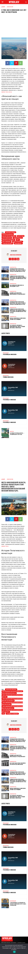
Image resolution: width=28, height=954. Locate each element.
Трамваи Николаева (8, 377)
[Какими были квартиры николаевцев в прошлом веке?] (5, 293)
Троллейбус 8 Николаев (9, 422)
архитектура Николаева (7, 234)
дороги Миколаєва (6, 238)
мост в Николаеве (6, 241)
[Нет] (26, 948)
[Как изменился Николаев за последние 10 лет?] (5, 285)
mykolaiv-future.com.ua (6, 92)
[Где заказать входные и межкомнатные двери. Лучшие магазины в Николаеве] (5, 326)
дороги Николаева (17, 238)
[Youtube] (18, 259)
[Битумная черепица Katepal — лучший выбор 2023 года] (5, 433)
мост (18, 239)
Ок (14, 951)
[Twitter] (12, 63)
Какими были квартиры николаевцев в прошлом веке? (17, 293)
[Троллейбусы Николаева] (14, 343)
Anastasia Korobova (15, 255)
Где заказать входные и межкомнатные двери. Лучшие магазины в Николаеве (17, 326)
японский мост (18, 243)
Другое (12, 431)
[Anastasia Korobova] (8, 254)
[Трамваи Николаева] (14, 366)
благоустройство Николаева (8, 236)
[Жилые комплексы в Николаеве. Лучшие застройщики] (5, 318)
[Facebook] (7, 63)
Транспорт (6, 375)
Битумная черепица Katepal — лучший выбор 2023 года (17, 433)
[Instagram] (12, 259)
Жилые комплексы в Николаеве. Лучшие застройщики (18, 318)
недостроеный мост (17, 241)
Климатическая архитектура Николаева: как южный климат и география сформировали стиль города (18, 277)
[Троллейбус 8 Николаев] (14, 411)
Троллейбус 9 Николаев (9, 400)
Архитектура (10, 6)
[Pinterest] (16, 63)
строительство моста (7, 243)
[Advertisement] (14, 26)
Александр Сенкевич (10, 232)
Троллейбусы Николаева (9, 354)
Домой (3, 6)
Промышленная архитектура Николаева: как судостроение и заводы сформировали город (18, 270)
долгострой (20, 236)
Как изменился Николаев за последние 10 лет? (17, 285)
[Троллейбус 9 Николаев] (14, 388)
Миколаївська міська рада (8, 239)
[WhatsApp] (20, 63)
